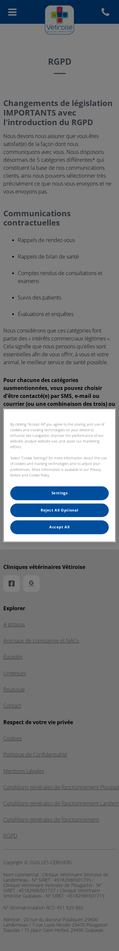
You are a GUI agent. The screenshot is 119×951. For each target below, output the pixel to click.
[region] (59, 475)
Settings (60, 492)
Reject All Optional (59, 510)
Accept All (59, 527)
